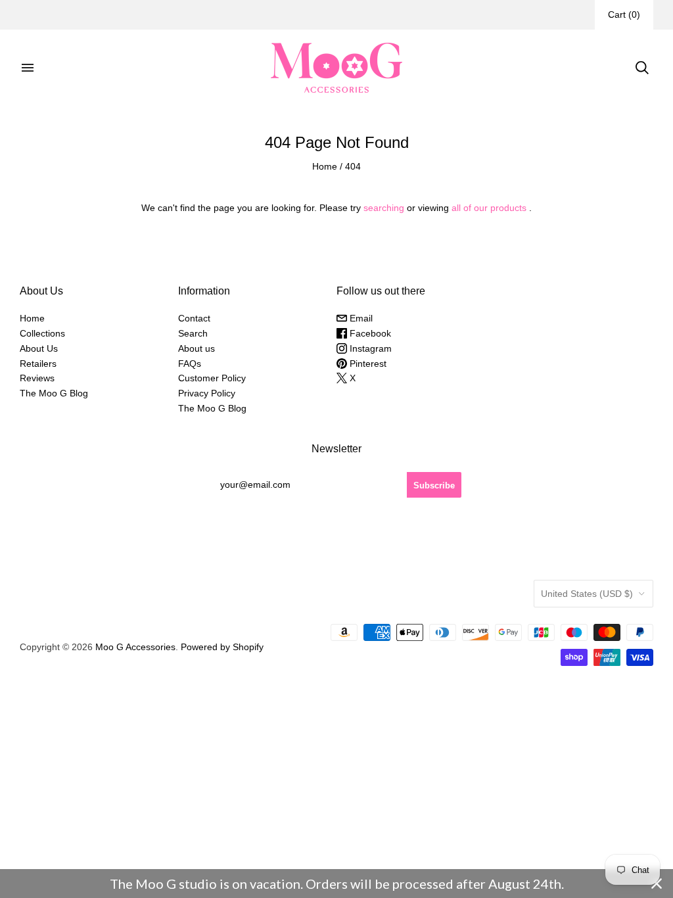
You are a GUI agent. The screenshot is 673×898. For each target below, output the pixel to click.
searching (383, 207)
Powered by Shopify (222, 647)
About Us (39, 348)
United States (587, 593)
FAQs (189, 363)
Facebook (369, 333)
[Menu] (27, 68)
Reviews (37, 378)
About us (196, 348)
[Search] (642, 68)
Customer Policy (212, 378)
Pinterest (366, 363)
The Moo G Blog (54, 393)
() (624, 14)
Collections (42, 333)
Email (360, 318)
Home (324, 166)
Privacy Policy (206, 393)
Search (193, 333)
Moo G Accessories (135, 647)
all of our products (489, 207)
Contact (194, 318)
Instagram (369, 348)
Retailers (38, 363)
